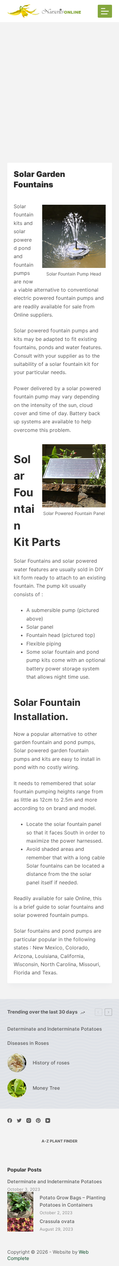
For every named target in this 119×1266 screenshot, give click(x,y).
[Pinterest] (38, 1120)
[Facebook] (9, 1120)
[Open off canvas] (105, 11)
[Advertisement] (59, 84)
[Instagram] (28, 1120)
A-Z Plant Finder (59, 1141)
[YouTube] (47, 1120)
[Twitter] (19, 1120)
